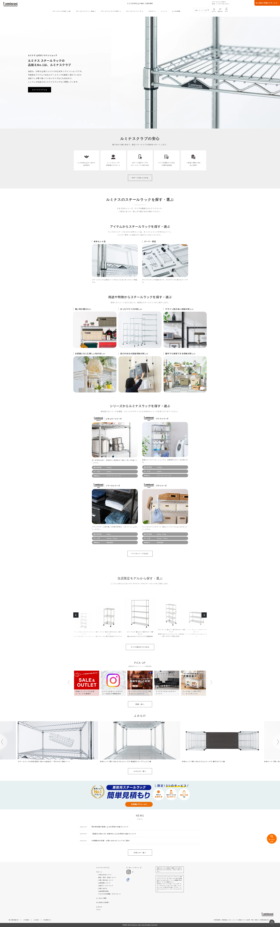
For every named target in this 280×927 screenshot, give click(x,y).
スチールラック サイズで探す (110, 11)
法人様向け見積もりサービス (266, 3)
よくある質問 (176, 11)
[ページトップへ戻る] (272, 922)
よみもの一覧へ (140, 771)
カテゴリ (151, 11)
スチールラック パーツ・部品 (85, 11)
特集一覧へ (140, 704)
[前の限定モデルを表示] (76, 615)
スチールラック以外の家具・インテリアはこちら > (221, 3)
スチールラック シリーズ (133, 11)
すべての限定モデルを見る (140, 647)
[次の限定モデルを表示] (204, 615)
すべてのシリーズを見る (139, 554)
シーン (163, 11)
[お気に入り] (220, 9)
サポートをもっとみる (140, 178)
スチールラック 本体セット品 (61, 11)
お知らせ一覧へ (140, 852)
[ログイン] (214, 9)
